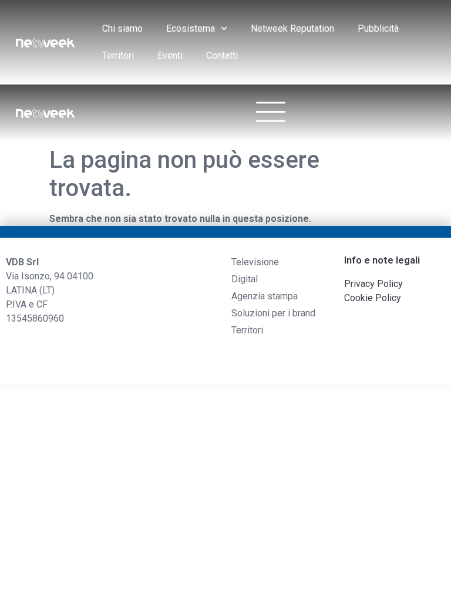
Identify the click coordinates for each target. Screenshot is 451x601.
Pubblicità (378, 28)
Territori (118, 55)
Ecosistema (190, 28)
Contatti (222, 55)
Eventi (170, 55)
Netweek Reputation (292, 28)
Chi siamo (122, 28)
